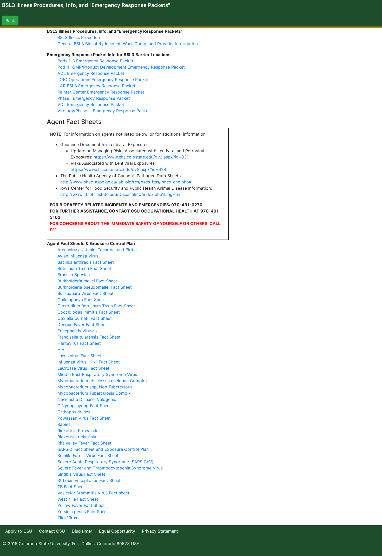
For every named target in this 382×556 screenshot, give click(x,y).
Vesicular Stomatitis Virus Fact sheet (93, 492)
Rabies (63, 424)
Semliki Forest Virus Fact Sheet (87, 455)
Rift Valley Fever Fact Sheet (84, 443)
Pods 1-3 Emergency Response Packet (95, 60)
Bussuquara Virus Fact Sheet (85, 293)
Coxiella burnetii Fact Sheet (84, 318)
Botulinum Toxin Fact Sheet (84, 268)
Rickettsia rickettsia (76, 436)
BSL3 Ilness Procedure (79, 37)
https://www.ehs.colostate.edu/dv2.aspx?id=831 (141, 157)
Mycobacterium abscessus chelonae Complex (102, 380)
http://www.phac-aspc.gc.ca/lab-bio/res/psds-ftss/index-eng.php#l (126, 181)
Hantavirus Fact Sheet (79, 343)
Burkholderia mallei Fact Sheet (87, 280)
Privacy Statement (160, 531)
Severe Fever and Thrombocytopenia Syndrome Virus (110, 468)
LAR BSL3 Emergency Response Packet (96, 85)
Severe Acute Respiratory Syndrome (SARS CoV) (105, 461)
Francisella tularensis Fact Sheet (89, 337)
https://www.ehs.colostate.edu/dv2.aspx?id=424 (118, 169)
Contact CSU (52, 531)
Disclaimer (82, 531)
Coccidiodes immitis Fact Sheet (88, 312)
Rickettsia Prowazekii (78, 430)
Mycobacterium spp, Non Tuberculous (94, 386)
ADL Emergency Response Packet (90, 73)
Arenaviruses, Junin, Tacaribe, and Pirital (97, 249)
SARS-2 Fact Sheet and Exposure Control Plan (103, 449)
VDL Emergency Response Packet (90, 104)
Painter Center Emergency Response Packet (100, 92)
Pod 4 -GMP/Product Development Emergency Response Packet (121, 67)
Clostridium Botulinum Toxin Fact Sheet (96, 305)
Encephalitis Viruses (77, 330)
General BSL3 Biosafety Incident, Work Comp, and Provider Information (127, 43)
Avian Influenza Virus (77, 256)
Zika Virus (67, 517)
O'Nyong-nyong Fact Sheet (84, 405)
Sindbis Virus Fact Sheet (81, 474)
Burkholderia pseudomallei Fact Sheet (94, 287)
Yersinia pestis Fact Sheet (82, 511)
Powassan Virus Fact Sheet (84, 418)
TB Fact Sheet (71, 486)
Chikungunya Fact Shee (80, 299)
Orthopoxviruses (73, 411)
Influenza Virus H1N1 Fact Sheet (88, 362)
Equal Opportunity (117, 531)
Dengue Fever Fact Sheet (82, 324)
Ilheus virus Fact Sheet (79, 355)
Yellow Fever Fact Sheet (81, 505)
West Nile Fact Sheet (77, 499)
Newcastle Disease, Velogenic (86, 399)
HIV (60, 349)
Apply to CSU (18, 531)
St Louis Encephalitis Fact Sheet (89, 480)
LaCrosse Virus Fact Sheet (83, 368)
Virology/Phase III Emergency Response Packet (103, 110)
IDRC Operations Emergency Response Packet (103, 79)
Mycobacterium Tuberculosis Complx (94, 393)
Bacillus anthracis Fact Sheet (85, 262)
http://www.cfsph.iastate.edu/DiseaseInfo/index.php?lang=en (120, 194)
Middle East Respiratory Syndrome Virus (97, 374)
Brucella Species (73, 274)
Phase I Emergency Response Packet (93, 98)
